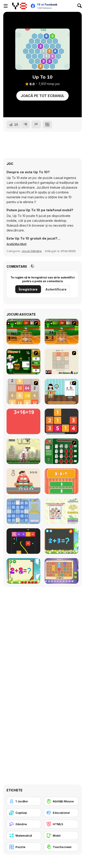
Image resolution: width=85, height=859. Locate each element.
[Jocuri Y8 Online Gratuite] (19, 6)
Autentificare (55, 289)
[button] (16, 244)
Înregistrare (28, 289)
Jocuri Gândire (32, 251)
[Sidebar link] (5, 6)
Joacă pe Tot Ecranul (42, 96)
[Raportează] (36, 124)
